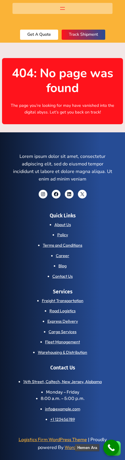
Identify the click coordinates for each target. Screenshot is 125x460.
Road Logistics (62, 310)
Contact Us (62, 276)
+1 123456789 (62, 419)
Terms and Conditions (62, 245)
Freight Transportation (62, 300)
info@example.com (62, 409)
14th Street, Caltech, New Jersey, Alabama (62, 381)
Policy (62, 234)
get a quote (39, 34)
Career (62, 255)
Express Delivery (62, 321)
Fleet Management (62, 341)
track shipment (83, 34)
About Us (62, 224)
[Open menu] (62, 8)
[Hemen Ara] (111, 448)
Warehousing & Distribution (62, 352)
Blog (62, 265)
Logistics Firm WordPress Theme (53, 439)
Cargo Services (62, 331)
